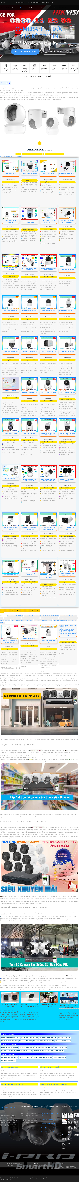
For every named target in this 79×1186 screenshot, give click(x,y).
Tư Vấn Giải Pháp (62, 7)
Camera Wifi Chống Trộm (61, 1047)
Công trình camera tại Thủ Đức (48, 1123)
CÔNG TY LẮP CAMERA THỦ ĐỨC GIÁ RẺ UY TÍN (39, 29)
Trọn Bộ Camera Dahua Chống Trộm (43, 1057)
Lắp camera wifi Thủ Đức (47, 2)
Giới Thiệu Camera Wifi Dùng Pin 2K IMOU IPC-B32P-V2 (30, 1006)
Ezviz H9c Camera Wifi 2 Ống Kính (43, 620)
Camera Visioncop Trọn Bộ (59, 1057)
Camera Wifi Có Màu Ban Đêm (26, 1047)
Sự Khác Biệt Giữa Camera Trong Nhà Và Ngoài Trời (53, 1084)
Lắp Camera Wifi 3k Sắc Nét (8, 1050)
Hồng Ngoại (33, 154)
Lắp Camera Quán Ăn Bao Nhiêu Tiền (49, 1067)
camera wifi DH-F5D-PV (29, 638)
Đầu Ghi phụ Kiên (53, 7)
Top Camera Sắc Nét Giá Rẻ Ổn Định (48, 1037)
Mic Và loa (18, 154)
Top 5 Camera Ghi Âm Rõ (25, 1040)
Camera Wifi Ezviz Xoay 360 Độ (24, 1050)
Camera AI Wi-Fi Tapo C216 (11, 574)
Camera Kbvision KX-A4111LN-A (15, 615)
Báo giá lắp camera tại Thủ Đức (25, 51)
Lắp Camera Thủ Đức (20, 2)
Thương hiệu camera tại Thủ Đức (49, 1132)
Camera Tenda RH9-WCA (10, 433)
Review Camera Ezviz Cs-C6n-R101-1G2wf (69, 1006)
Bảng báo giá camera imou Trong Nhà (10, 1037)
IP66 (62, 154)
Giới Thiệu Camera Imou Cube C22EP (49, 1005)
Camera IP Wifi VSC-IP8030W (29, 173)
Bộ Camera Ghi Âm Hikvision (8, 1060)
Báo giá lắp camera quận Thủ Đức (49, 1119)
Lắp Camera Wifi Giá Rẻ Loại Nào (49, 618)
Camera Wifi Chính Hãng (39, 76)
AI (43, 154)
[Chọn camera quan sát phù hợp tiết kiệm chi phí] (77, 68)
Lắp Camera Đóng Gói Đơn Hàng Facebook (12, 1084)
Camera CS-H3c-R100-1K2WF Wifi (30, 618)
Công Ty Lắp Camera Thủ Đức (33, 2)
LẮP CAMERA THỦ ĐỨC (7, 8)
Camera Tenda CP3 (29, 433)
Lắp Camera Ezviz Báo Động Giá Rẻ (44, 1047)
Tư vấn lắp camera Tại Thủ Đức (49, 1127)
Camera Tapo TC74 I (10, 478)
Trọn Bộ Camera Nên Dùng (25, 1057)
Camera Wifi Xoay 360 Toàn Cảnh (9, 1047)
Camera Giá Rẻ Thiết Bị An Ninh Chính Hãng (11, 156)
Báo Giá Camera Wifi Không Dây (9, 1067)
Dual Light (24, 154)
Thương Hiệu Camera (22, 7)
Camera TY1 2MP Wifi (10, 390)
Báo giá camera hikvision (64, 1037)
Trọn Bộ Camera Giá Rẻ (33, 7)
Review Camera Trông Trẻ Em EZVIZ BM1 (10, 1005)
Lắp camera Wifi (43, 7)
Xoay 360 (47, 154)
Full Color (39, 154)
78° (28, 154)
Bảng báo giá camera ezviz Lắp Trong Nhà (43, 1040)
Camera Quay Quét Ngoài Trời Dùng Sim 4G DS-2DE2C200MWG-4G (42, 615)
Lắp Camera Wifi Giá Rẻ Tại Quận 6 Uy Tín (22, 620)
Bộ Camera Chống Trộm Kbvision (9, 1057)
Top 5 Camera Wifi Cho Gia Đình (63, 1040)
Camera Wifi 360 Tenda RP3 (67, 392)
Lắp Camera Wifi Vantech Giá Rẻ (41, 1050)
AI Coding (58, 154)
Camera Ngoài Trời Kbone (57, 1050)
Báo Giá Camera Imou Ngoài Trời (29, 1037)
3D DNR (52, 154)
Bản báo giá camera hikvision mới (9, 1040)
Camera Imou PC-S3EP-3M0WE (12, 618)
